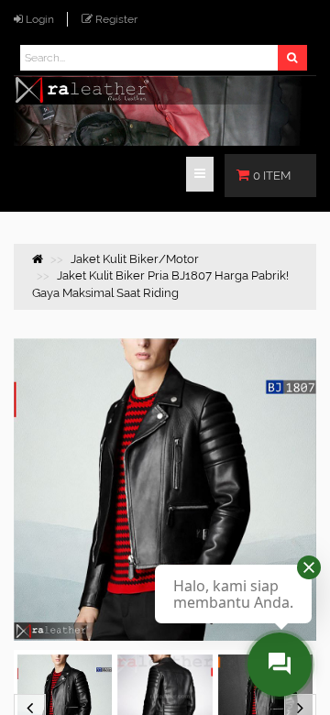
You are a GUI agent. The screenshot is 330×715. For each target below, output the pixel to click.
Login (40, 19)
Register (116, 19)
